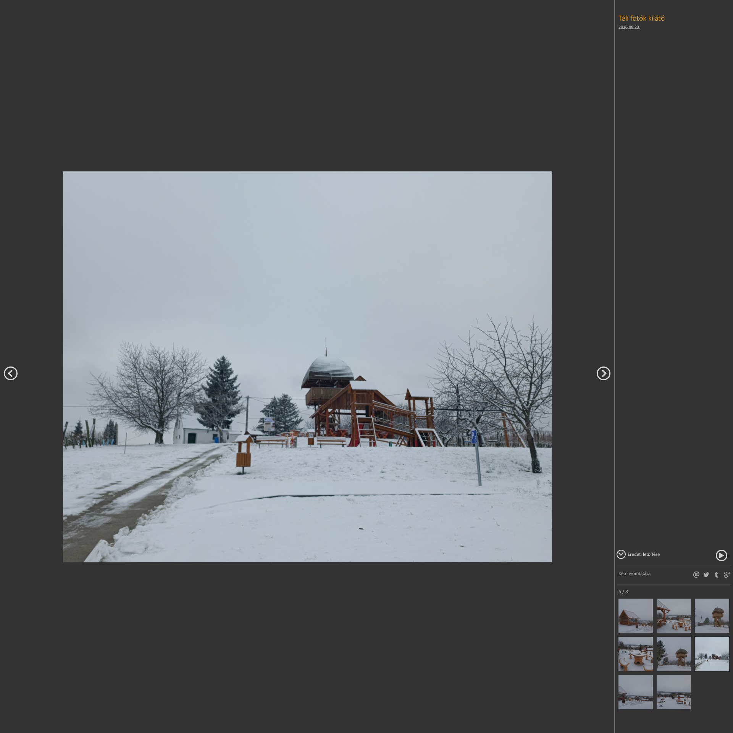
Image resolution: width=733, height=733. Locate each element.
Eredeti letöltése (644, 554)
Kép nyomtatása (634, 573)
